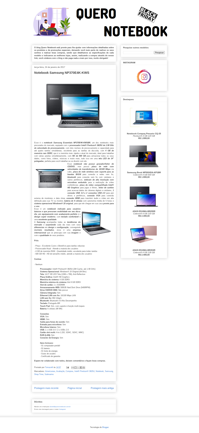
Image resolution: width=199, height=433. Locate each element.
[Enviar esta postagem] (67, 367)
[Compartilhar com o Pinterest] (83, 367)
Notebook (100, 371)
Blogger (105, 427)
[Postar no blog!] (75, 367)
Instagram (62, 409)
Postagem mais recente (46, 388)
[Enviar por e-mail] (72, 367)
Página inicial (75, 388)
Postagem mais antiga (102, 388)
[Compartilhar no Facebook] (81, 367)
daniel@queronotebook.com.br (60, 406)
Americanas (50, 371)
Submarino (49, 374)
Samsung (109, 371)
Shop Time (38, 374)
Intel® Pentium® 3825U (84, 371)
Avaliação (60, 371)
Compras (69, 371)
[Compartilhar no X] (78, 367)
